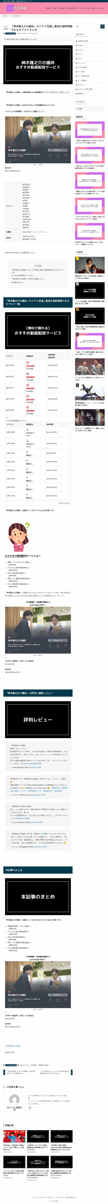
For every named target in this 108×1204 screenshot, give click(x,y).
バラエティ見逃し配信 (85, 89)
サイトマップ (60, 1197)
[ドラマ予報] (16, 8)
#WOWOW (55, 788)
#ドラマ (23, 791)
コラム (80, 58)
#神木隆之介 (47, 791)
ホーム (36, 1197)
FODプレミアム (24, 1065)
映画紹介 (81, 93)
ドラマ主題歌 (82, 67)
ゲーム (80, 54)
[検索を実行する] (102, 26)
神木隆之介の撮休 (13, 1046)
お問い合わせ (70, 1197)
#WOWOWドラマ (34, 791)
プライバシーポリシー (47, 1197)
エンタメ (81, 50)
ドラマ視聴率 (82, 80)
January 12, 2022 (38, 795)
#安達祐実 (58, 791)
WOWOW (33, 1065)
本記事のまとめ (17, 282)
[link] (29, 1107)
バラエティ (81, 85)
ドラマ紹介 (81, 72)
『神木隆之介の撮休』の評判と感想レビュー (28, 279)
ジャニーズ (81, 63)
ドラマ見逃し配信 (10, 33)
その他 (80, 45)
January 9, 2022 (37, 822)
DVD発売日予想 (83, 41)
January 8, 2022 (35, 767)
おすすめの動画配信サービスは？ (23, 275)
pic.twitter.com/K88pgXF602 (31, 764)
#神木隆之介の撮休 (22, 818)
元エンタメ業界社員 (14, 1109)
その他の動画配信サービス (16, 421)
